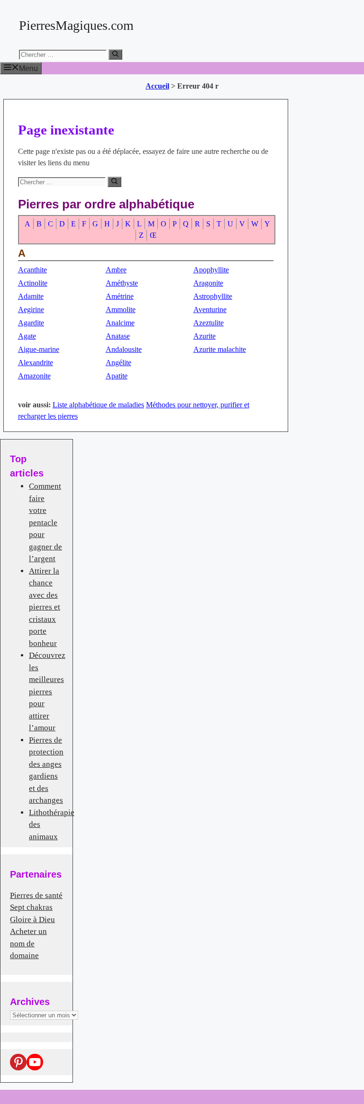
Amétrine (120, 296)
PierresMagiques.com (76, 25)
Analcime (120, 323)
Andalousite (124, 349)
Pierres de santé (36, 895)
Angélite (118, 363)
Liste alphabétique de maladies (98, 405)
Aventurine (210, 309)
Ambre (116, 270)
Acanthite (32, 270)
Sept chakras (31, 907)
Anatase (118, 336)
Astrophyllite (212, 296)
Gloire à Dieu (32, 919)
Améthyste (122, 283)
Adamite (31, 296)
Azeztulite (208, 323)
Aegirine (31, 309)
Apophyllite (211, 270)
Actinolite (32, 283)
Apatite (116, 376)
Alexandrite (35, 363)
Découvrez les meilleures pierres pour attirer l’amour (47, 691)
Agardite (31, 323)
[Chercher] (115, 54)
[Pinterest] (18, 1062)
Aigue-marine (38, 349)
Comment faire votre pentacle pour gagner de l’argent (45, 522)
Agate (27, 336)
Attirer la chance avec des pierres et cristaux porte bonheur (44, 607)
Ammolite (121, 309)
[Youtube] (35, 1062)
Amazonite (34, 376)
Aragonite (208, 283)
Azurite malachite (219, 349)
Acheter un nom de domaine (28, 943)
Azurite (204, 336)
